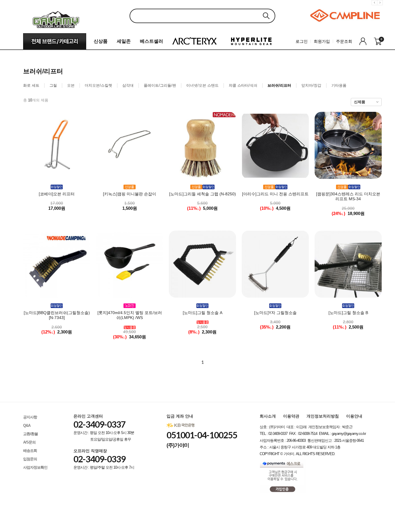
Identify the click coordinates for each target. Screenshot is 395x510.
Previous (375, 7)
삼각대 (128, 85)
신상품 (101, 41)
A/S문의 (29, 442)
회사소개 (268, 416)
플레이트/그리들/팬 (160, 85)
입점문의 (30, 459)
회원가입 (322, 41)
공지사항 (30, 417)
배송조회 (30, 450)
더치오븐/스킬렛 (98, 85)
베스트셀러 (151, 41)
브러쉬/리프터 (279, 85)
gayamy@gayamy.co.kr (349, 433)
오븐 (71, 85)
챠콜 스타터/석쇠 (243, 85)
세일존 (124, 41)
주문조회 (344, 41)
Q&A (26, 425)
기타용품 (338, 85)
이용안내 (354, 416)
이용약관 (291, 416)
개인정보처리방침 (323, 416)
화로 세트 (31, 85)
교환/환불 (30, 434)
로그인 (302, 41)
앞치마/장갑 (311, 85)
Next (381, 7)
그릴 (53, 85)
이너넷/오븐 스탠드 (202, 85)
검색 (266, 15)
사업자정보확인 (35, 467)
